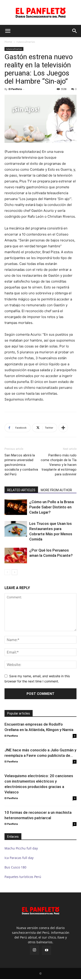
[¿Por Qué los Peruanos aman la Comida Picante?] (15, 555)
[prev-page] (7, 572)
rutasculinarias (25, 42)
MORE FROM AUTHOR (56, 490)
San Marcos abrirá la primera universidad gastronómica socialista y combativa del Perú (21, 464)
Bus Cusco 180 (15, 867)
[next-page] (14, 572)
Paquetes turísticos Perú (22, 877)
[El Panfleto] (40, 12)
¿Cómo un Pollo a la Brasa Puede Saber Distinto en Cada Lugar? (51, 507)
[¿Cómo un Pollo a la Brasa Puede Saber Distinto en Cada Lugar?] (15, 507)
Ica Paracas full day (19, 858)
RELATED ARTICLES (21, 490)
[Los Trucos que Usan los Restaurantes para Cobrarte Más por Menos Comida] (15, 529)
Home (8, 42)
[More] (63, 427)
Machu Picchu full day (21, 848)
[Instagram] (34, 950)
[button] (7, 31)
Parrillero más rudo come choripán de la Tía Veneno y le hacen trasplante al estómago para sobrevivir (58, 464)
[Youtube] (46, 950)
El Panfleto (15, 89)
